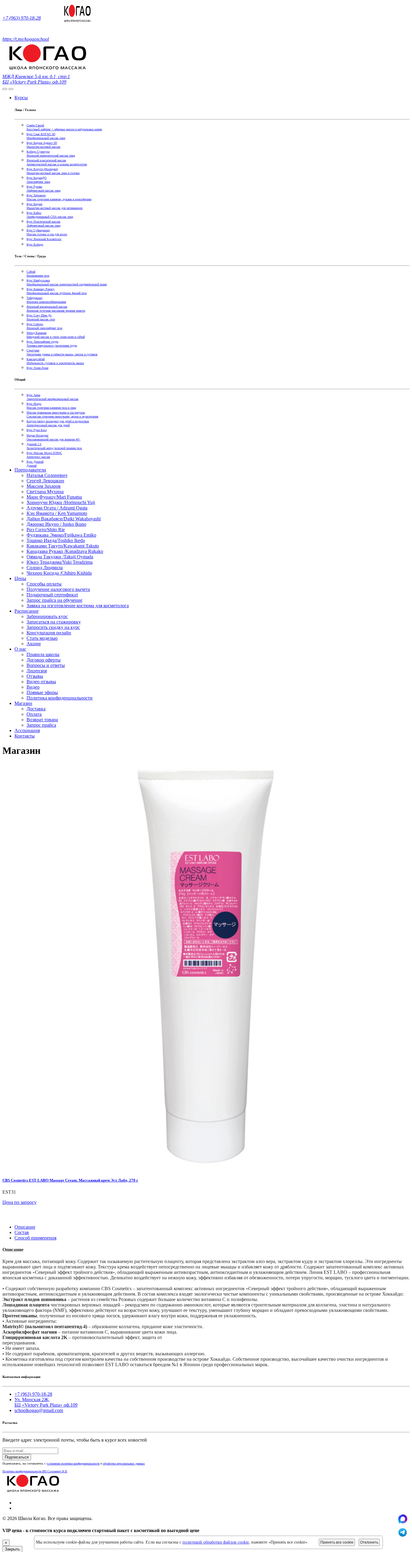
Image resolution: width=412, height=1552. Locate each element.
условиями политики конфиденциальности (73, 1463)
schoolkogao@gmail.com (38, 1410)
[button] (5, 1216)
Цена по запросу (19, 1202)
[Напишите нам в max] (402, 1522)
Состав (21, 1232)
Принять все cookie (336, 1542)
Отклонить (369, 1542)
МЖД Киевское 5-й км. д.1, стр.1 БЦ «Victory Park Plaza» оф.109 (36, 79)
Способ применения (35, 1237)
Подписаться (17, 1457)
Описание (24, 1227)
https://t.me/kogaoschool (25, 39)
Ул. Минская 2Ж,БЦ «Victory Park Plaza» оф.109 (46, 1402)
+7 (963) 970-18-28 (21, 18)
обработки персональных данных (124, 1463)
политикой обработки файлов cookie (215, 1542)
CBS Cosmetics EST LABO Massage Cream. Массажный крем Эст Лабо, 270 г (70, 1180)
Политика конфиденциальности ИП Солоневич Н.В (34, 1471)
